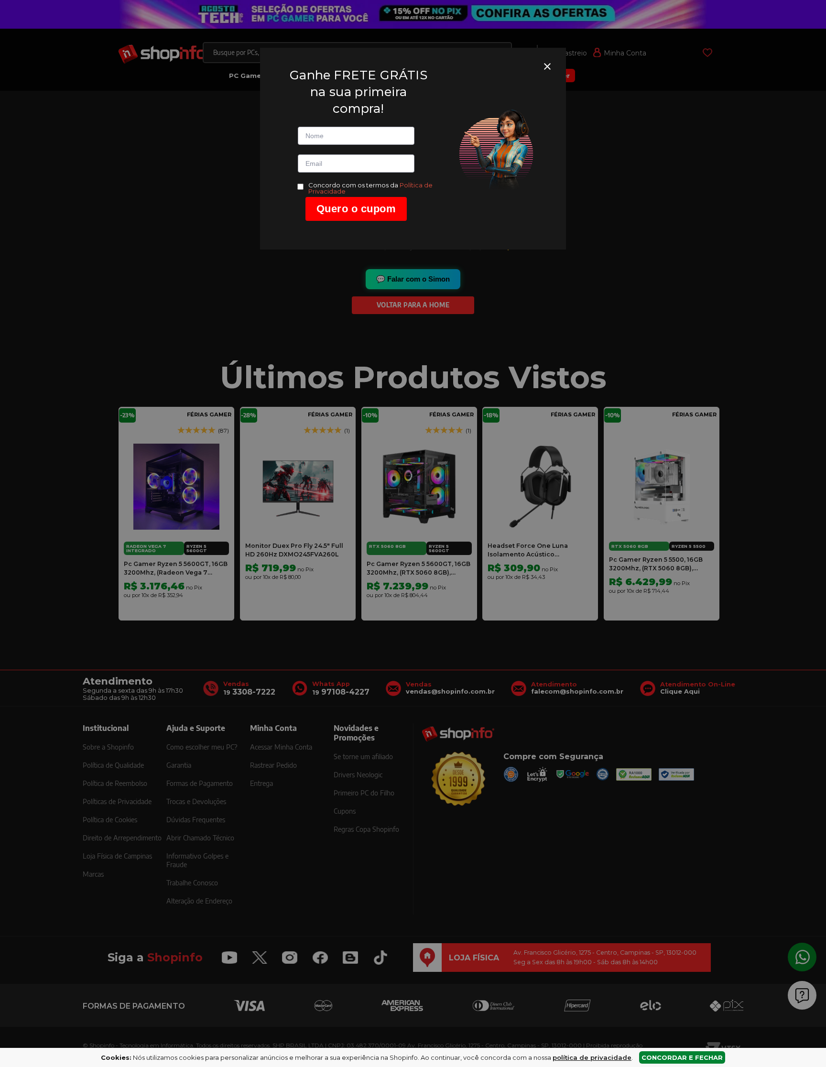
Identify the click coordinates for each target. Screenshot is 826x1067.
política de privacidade (592, 1057)
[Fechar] (547, 66)
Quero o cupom (356, 209)
